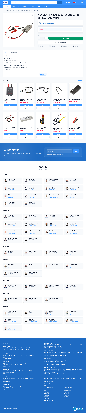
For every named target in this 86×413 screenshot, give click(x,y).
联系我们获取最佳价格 (61, 42)
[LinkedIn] (52, 400)
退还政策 (67, 396)
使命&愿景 (47, 395)
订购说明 (67, 393)
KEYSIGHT (41, 23)
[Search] (59, 2)
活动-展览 (46, 6)
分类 (7, 6)
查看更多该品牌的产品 (49, 23)
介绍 (18, 6)
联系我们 (67, 392)
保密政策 (47, 398)
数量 (38, 35)
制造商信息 (14, 52)
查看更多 (80, 80)
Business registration (49, 387)
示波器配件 (8, 10)
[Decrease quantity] (39, 38)
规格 (7, 52)
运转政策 (67, 395)
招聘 (29, 6)
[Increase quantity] (46, 38)
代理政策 (47, 393)
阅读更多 (42, 74)
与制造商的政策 (48, 389)
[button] (18, 30)
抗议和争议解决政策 (69, 387)
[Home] (3, 10)
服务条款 (57, 154)
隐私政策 (61, 154)
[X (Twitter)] (50, 400)
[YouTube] (47, 400)
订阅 (76, 151)
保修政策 (47, 396)
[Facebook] (45, 400)
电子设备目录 (68, 390)
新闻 (33, 6)
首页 (14, 6)
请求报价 (66, 38)
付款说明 (47, 392)
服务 (39, 6)
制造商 (24, 6)
